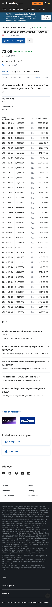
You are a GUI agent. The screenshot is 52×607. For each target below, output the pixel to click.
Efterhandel (9, 65)
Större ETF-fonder (16, 9)
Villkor (4, 578)
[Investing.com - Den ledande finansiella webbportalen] (14, 3)
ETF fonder (31, 9)
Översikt (5, 77)
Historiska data (24, 77)
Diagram (16, 71)
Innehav (13, 77)
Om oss (5, 486)
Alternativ (46, 77)
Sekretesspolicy (8, 586)
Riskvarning (6, 593)
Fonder (42, 9)
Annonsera (6, 491)
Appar (30, 486)
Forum (37, 71)
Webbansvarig (34, 496)
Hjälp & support (8, 496)
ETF (4, 9)
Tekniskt (27, 71)
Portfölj (31, 491)
